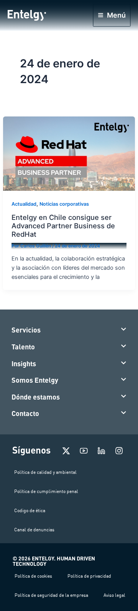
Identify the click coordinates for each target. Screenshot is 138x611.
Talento (23, 346)
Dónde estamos (36, 397)
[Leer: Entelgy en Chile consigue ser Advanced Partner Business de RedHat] (69, 153)
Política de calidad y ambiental (45, 472)
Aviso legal (114, 595)
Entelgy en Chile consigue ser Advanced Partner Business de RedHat (63, 226)
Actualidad (24, 204)
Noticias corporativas (64, 204)
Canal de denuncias (34, 529)
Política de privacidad (89, 576)
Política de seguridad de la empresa (51, 595)
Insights (24, 363)
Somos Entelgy (35, 380)
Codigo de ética (29, 510)
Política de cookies (33, 576)
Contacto (25, 413)
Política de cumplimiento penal (46, 491)
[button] (69, 330)
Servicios (26, 330)
